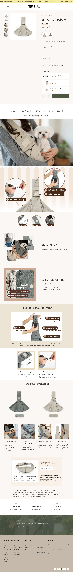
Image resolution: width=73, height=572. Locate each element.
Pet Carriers (6, 547)
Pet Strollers (6, 544)
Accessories (6, 561)
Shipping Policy (17, 549)
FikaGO (8, 568)
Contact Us (38, 552)
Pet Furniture (6, 557)
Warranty (16, 544)
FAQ (15, 545)
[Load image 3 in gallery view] (6, 25)
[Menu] (4, 6)
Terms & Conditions (18, 547)
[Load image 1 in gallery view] (6, 15)
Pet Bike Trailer (7, 556)
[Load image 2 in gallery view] (6, 20)
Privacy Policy (17, 552)
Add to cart (60, 96)
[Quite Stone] (51, 34)
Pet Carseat (6, 552)
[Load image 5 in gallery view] (6, 34)
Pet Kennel (6, 554)
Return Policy (17, 551)
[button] (8, 6)
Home (42, 15)
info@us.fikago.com (40, 556)
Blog (26, 549)
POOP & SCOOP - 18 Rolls (56, 82)
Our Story (27, 544)
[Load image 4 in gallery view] (6, 30)
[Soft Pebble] (44, 34)
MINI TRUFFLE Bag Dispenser (57, 75)
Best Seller (46, 15)
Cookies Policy (17, 554)
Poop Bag (6, 559)
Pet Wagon (6, 545)
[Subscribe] (42, 526)
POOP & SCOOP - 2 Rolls (55, 89)
